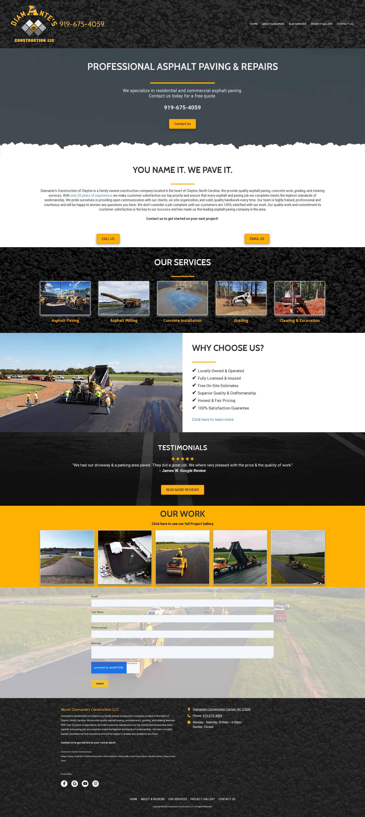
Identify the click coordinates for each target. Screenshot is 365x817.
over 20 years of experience (91, 195)
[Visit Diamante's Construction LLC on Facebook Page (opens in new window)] (64, 783)
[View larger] (67, 557)
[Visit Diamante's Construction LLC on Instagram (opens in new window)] (95, 783)
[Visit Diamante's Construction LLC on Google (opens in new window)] (74, 783)
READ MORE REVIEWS (182, 490)
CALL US (108, 239)
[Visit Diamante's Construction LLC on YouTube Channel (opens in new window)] (85, 783)
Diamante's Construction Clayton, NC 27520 (222, 709)
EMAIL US (257, 239)
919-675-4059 (82, 24)
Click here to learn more (213, 419)
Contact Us (182, 124)
